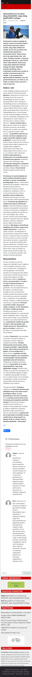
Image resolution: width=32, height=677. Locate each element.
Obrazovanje (18, 663)
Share (7, 431)
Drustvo (19, 665)
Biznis (12, 657)
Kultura (24, 654)
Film (6, 661)
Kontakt (26, 674)
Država (11, 652)
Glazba (18, 661)
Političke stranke (25, 657)
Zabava (27, 663)
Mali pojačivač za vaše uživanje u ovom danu (16, 612)
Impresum (19, 674)
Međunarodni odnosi (6, 659)
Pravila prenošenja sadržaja (19, 672)
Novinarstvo (28, 661)
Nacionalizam (13, 661)
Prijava (8, 448)
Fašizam (3, 661)
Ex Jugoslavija (16, 659)
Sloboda (22, 665)
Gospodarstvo (10, 654)
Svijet (27, 654)
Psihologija (11, 663)
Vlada (21, 659)
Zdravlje (2, 663)
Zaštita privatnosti (9, 674)
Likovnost (6, 663)
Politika (16, 652)
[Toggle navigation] (4, 6)
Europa (25, 659)
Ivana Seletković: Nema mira (10, 633)
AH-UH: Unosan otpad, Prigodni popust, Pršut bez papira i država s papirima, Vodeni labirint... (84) (16, 623)
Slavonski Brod (18, 654)
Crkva (24, 661)
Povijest (27, 652)
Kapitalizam (17, 657)
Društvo (21, 652)
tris (4, 425)
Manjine (21, 661)
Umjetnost (3, 665)
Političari (3, 654)
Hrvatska (4, 652)
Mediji (2, 657)
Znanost (7, 665)
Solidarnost (11, 665)
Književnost (8, 657)
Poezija (14, 663)
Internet (15, 665)
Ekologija (23, 663)
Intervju (9, 661)
